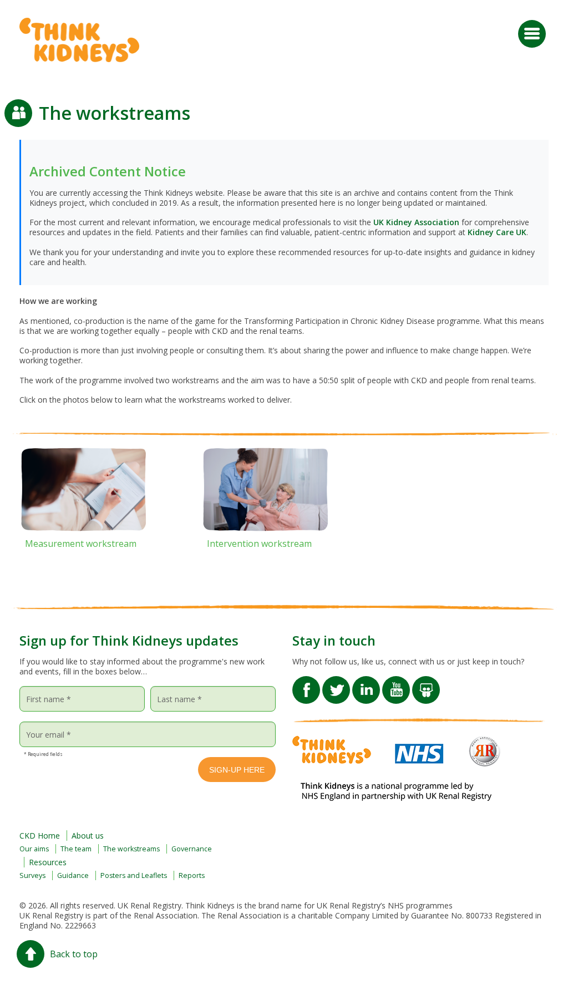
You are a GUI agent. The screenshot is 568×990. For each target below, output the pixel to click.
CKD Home (39, 835)
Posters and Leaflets (133, 875)
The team (76, 849)
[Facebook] (306, 683)
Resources (48, 862)
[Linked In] (366, 683)
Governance (191, 849)
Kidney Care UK (497, 232)
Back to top (74, 954)
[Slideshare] (426, 683)
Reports (192, 875)
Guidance (73, 875)
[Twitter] (336, 683)
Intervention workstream (259, 543)
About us (88, 835)
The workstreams (131, 849)
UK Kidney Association (416, 222)
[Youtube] (396, 683)
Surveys (32, 875)
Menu (532, 34)
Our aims (34, 849)
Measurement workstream (80, 543)
